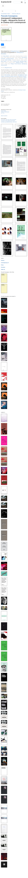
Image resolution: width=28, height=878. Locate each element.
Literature (3, 267)
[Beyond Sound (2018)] (4, 278)
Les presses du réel (5, 13)
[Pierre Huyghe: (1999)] (4, 856)
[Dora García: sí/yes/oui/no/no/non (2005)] (4, 770)
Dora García (24, 57)
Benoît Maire (3, 61)
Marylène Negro (23, 61)
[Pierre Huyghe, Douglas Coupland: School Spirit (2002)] (4, 838)
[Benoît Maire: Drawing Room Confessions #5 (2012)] (4, 666)
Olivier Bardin (6, 56)
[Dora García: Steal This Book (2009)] (4, 704)
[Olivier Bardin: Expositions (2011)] (4, 366)
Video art (3, 269)
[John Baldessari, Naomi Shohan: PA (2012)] (4, 635)
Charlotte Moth (16, 61)
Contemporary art (5, 262)
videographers (19, 52)
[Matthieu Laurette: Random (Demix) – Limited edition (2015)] (4, 524)
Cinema (2, 260)
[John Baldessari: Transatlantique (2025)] (4, 428)
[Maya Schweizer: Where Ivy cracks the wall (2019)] (4, 318)
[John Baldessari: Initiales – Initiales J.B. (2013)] (4, 600)
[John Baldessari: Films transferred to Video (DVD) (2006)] (4, 740)
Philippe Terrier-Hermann (16, 63)
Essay (2, 264)
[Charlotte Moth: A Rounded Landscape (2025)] (4, 417)
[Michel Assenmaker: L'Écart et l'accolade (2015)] (4, 546)
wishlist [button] (3, 47)
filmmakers (3, 53)
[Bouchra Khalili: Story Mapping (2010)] (4, 376)
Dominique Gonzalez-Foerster (7, 58)
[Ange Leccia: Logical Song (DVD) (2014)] (4, 565)
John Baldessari (21, 74)
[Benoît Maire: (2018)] (4, 461)
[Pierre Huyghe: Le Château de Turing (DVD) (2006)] (4, 761)
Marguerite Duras (15, 51)
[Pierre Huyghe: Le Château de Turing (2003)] (4, 789)
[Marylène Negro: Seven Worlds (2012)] (4, 626)
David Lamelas (8, 59)
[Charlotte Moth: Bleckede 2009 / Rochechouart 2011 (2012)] (4, 615)
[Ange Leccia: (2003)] (4, 828)
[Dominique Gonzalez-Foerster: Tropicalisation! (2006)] (4, 732)
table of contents (4, 115)
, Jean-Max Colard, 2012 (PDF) (8, 119)
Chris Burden (7, 74)
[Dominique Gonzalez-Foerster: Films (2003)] (4, 808)
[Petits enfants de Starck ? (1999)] (4, 395)
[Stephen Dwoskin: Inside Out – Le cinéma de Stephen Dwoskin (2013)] (4, 356)
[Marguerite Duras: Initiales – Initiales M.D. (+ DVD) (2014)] (4, 337)
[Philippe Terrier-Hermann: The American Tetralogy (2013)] (4, 607)
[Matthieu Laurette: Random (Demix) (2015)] (4, 535)
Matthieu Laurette (22, 76)
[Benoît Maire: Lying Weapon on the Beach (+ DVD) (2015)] (4, 556)
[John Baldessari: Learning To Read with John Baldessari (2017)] (4, 490)
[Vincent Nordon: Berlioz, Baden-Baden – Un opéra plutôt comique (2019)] (4, 440)
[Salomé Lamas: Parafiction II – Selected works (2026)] (4, 302)
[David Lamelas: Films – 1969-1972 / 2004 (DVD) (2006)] (4, 750)
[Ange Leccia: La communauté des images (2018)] (4, 470)
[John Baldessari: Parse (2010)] (4, 696)
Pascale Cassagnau (9, 16)
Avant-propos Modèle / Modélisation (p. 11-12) (5, 112)
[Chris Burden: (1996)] (4, 404)
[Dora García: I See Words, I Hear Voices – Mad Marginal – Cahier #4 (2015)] (4, 513)
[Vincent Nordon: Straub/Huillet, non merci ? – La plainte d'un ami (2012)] (4, 645)
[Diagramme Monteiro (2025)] (4, 311)
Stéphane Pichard (19, 62)
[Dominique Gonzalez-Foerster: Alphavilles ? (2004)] (4, 780)
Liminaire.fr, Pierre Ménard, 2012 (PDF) (8, 120)
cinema (24, 77)
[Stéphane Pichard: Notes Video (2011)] (4, 687)
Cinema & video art (16, 13)
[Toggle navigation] (3, 5)
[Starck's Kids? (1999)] (4, 386)
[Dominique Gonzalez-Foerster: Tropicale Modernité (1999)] (4, 864)
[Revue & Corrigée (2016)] (4, 328)
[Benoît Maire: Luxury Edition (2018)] (4, 450)
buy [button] (2, 44)
